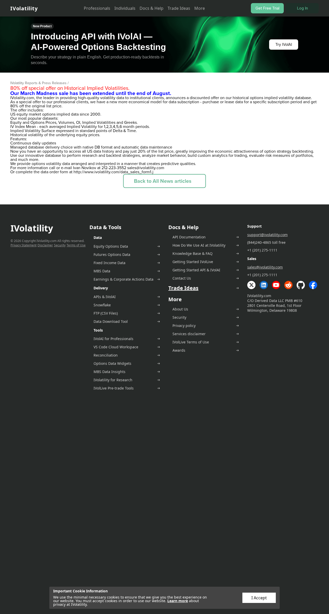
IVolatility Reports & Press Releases (38, 83)
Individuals (124, 8)
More (199, 8)
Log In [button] (302, 8)
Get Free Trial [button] (267, 8)
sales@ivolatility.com (145, 168)
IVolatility (24, 8)
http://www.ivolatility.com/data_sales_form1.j (113, 172)
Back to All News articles (162, 181)
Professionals (97, 8)
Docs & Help (151, 8)
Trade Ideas (179, 8)
